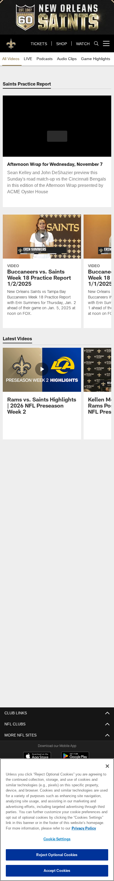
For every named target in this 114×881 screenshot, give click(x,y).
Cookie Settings (57, 839)
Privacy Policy (36, 828)
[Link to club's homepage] (11, 41)
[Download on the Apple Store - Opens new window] (37, 756)
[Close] (107, 766)
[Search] (96, 43)
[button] (57, 139)
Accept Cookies (57, 870)
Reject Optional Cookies (56, 854)
